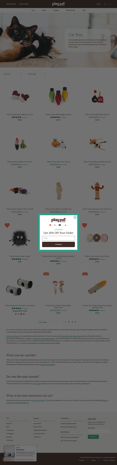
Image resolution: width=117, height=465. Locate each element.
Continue (58, 244)
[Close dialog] (75, 217)
